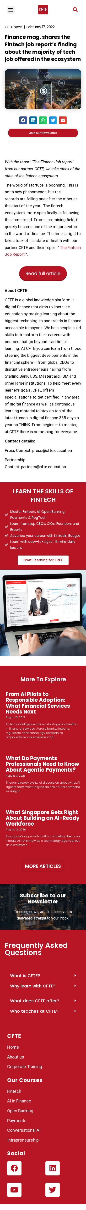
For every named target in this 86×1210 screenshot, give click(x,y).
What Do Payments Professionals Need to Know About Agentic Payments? (42, 764)
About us (15, 1056)
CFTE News (13, 26)
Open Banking (20, 1110)
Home (13, 1047)
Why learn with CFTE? (32, 986)
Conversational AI (24, 1130)
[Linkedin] (52, 1168)
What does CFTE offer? (34, 1001)
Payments (17, 1120)
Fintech (14, 1091)
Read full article (43, 273)
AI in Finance (19, 1100)
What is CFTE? (25, 976)
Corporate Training (24, 1066)
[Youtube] (14, 1190)
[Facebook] (14, 1168)
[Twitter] (52, 1190)
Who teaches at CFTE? (34, 1011)
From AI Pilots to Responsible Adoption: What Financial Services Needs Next (38, 702)
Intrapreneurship (23, 1140)
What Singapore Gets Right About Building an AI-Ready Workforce (43, 818)
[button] (75, 9)
